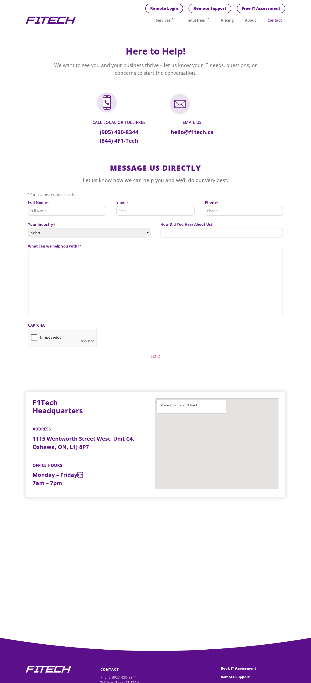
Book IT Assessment (238, 668)
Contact (275, 20)
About (250, 20)
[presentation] (62, 338)
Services (163, 20)
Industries (195, 20)
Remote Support (210, 8)
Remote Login (164, 8)
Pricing (227, 20)
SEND (155, 356)
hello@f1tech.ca (192, 132)
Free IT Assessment (261, 8)
